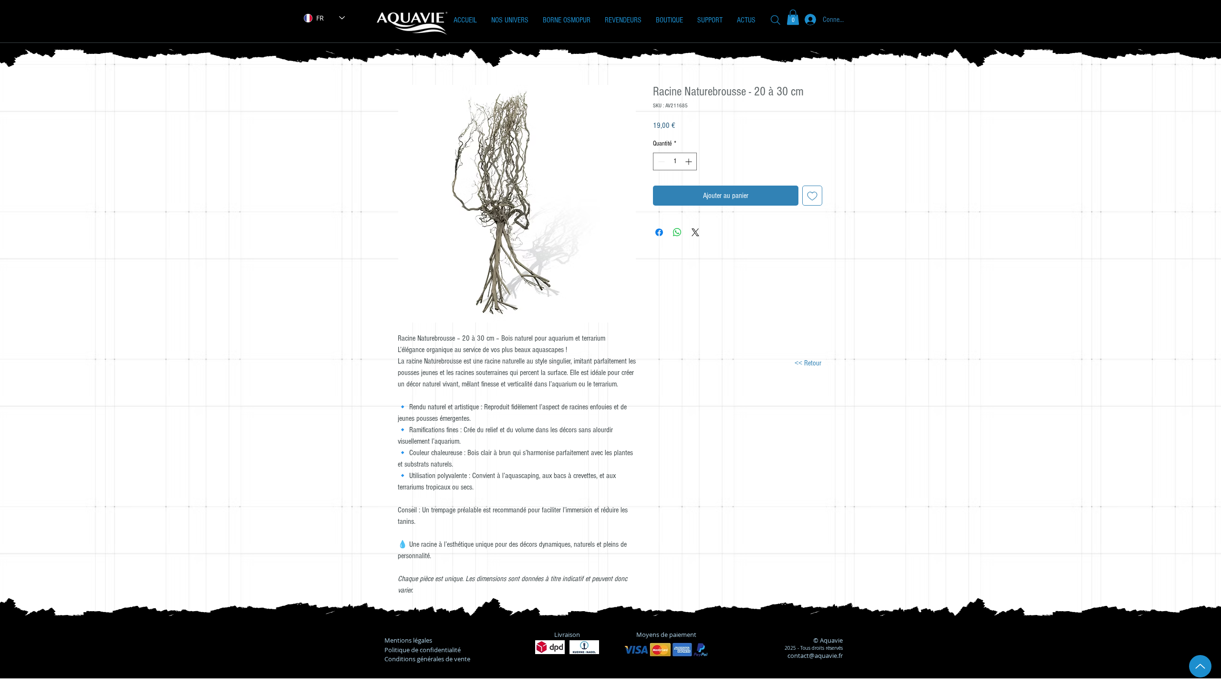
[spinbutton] (674, 161)
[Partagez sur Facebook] (659, 232)
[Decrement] (660, 161)
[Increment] (689, 161)
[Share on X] (695, 232)
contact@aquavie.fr (815, 655)
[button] (510, 20)
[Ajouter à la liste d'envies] (812, 196)
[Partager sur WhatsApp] (677, 232)
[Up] (1200, 666)
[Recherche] (775, 19)
